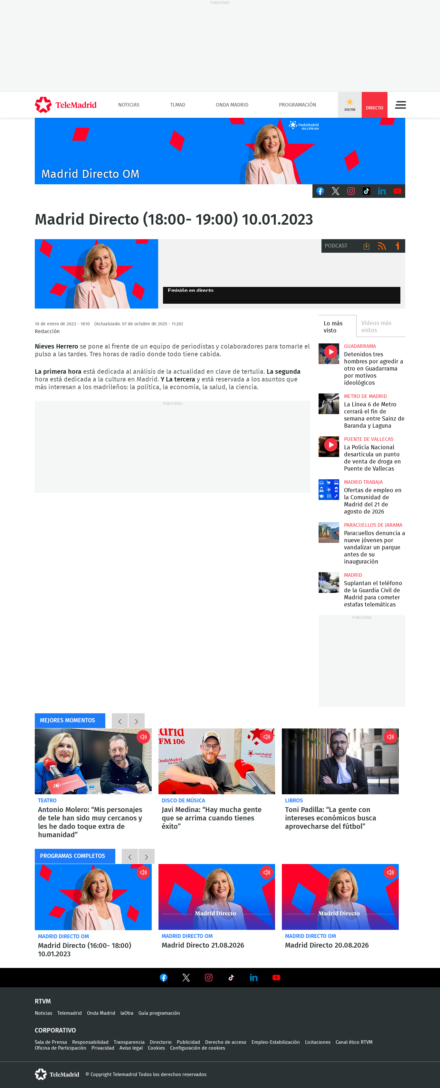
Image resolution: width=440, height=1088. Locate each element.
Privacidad (102, 1048)
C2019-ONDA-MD (220, 151)
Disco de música (183, 800)
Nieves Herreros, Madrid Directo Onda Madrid (96, 274)
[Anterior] (120, 720)
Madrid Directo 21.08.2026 (216, 897)
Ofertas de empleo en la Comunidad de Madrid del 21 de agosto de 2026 (329, 489)
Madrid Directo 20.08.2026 (340, 897)
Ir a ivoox (397, 246)
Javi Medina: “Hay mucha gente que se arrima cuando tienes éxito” (216, 761)
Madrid (353, 575)
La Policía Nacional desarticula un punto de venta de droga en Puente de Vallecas (329, 446)
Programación (297, 104)
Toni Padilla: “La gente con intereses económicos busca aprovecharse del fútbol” (340, 761)
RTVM (43, 1001)
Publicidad (188, 1042)
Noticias (128, 104)
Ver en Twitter (186, 979)
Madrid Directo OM (63, 936)
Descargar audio (366, 246)
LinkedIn (382, 191)
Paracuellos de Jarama (373, 525)
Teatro (47, 800)
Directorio (161, 1042)
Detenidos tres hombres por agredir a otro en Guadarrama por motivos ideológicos (329, 353)
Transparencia (129, 1042)
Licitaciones (317, 1042)
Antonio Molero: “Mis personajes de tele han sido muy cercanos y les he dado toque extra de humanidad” (93, 761)
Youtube (397, 191)
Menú (400, 105)
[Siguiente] (137, 720)
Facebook (320, 191)
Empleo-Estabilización (276, 1042)
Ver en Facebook (163, 979)
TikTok (366, 191)
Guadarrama (360, 346)
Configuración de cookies (197, 1048)
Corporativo (55, 1030)
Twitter (335, 191)
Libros (294, 800)
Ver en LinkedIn (253, 977)
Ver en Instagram (208, 977)
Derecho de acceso (225, 1042)
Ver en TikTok (231, 979)
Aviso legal (131, 1048)
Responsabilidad (90, 1042)
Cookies (156, 1048)
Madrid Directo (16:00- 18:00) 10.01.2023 (93, 897)
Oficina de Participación (60, 1048)
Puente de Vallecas (369, 439)
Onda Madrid (232, 104)
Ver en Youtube (276, 977)
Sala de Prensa (51, 1042)
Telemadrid (69, 1013)
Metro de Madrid (365, 396)
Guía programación (159, 1013)
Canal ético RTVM (354, 1042)
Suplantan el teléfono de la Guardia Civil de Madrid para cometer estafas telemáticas (329, 582)
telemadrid (57, 1074)
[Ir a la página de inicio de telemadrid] (66, 105)
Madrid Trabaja (363, 482)
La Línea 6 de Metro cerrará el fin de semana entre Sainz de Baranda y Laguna (329, 403)
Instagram (351, 191)
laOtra (126, 1013)
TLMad (177, 104)
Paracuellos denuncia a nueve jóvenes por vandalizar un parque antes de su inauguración (329, 532)
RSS (382, 246)
